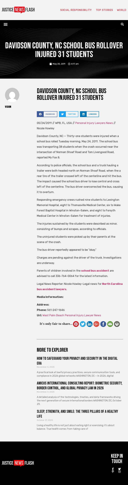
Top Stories (104, 10)
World (121, 10)
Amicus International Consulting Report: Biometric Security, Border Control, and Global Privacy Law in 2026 (79, 386)
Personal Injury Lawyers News (94, 123)
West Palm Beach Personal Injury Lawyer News (71, 315)
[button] (5, 24)
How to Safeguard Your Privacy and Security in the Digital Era (77, 361)
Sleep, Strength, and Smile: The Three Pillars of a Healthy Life (77, 414)
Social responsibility (76, 10)
